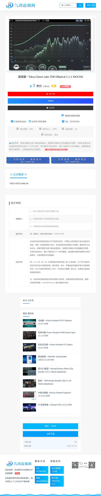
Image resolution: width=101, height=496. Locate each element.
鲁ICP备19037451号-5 (56, 481)
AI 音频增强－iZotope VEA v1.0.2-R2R (55, 405)
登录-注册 (91, 5)
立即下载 (51, 94)
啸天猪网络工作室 (56, 469)
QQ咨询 (51, 108)
